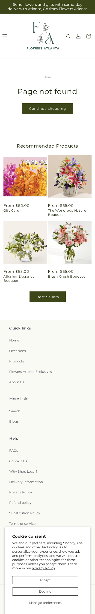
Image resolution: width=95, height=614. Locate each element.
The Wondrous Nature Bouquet (67, 212)
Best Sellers (47, 297)
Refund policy (20, 503)
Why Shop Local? (23, 471)
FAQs (13, 450)
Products (16, 361)
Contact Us (18, 461)
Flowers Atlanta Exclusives (30, 372)
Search (14, 411)
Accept (45, 580)
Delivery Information (26, 482)
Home (14, 340)
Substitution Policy (24, 513)
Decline (45, 591)
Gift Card (11, 210)
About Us (16, 382)
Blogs (14, 421)
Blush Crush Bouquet (66, 276)
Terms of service (22, 524)
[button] (68, 36)
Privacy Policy (43, 568)
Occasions (17, 351)
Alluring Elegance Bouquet (18, 278)
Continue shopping (47, 108)
